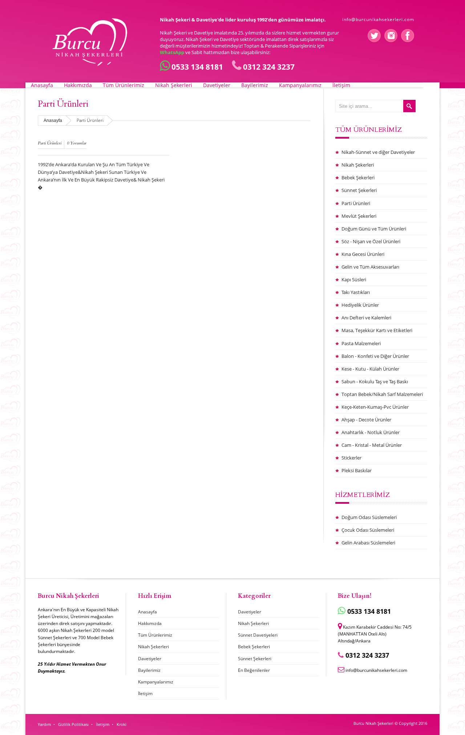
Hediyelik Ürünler (360, 305)
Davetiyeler (216, 85)
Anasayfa (42, 85)
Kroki (121, 724)
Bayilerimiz (254, 85)
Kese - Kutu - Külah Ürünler (370, 369)
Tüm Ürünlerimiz (123, 85)
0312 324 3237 (269, 67)
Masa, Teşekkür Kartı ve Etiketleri (376, 330)
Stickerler (351, 457)
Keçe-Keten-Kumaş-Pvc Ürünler (375, 407)
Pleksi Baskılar (356, 470)
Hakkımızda (78, 85)
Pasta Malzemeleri (361, 343)
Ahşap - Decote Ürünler (366, 419)
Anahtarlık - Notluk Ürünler (370, 432)
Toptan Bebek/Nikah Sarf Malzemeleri (382, 394)
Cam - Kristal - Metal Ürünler (371, 445)
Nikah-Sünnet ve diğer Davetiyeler (378, 152)
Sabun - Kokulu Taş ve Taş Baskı (374, 381)
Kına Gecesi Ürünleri (362, 254)
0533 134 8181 (197, 67)
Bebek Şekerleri (358, 177)
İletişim (341, 85)
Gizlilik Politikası (73, 724)
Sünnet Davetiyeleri (258, 635)
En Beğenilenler (254, 670)
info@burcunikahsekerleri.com (378, 19)
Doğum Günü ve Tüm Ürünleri (373, 228)
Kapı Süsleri (353, 279)
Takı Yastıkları (355, 292)
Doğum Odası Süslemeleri (369, 517)
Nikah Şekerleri (173, 85)
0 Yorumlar (76, 143)
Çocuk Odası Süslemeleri (367, 530)
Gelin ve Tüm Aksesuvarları (370, 267)
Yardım (44, 724)
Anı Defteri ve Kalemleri (366, 317)
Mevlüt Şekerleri (358, 216)
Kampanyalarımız (300, 85)
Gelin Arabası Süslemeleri (368, 542)
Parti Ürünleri (49, 143)
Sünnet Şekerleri (359, 190)
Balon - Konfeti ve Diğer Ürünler (375, 356)
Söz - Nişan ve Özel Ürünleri (370, 241)
